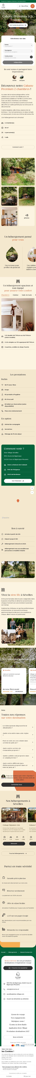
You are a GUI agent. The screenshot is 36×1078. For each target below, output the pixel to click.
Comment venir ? (18, 147)
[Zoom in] (32, 488)
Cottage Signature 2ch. (11, 825)
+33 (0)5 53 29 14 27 (13, 989)
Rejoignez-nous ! (18, 1021)
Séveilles (18, 20)
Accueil (3, 952)
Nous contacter (18, 1037)
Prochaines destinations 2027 (18, 1031)
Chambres (5, 295)
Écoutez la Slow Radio (18, 1025)
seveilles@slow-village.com (15, 994)
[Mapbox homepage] (5, 518)
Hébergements (12, 952)
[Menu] (32, 6)
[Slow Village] (3, 6)
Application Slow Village (18, 1028)
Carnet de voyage (18, 1014)
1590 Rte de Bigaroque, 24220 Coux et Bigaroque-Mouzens (19, 983)
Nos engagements (18, 1018)
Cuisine (15, 295)
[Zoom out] (32, 492)
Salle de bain (27, 295)
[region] (18, 502)
